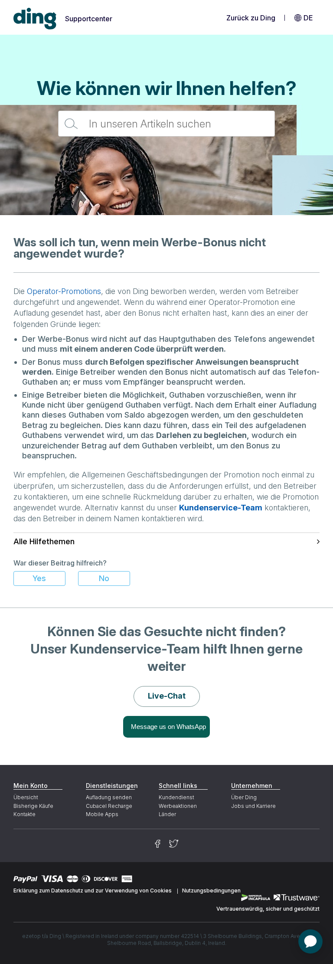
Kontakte (24, 814)
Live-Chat (167, 695)
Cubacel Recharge (109, 806)
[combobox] (166, 124)
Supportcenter (88, 18)
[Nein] (104, 578)
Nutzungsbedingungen (211, 890)
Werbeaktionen (178, 806)
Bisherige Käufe (33, 806)
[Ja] (39, 578)
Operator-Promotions (64, 291)
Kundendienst (176, 797)
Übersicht (25, 797)
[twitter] (174, 844)
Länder (167, 814)
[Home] (35, 19)
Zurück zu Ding (250, 17)
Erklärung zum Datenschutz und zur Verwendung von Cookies (92, 890)
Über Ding (244, 797)
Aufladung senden (109, 797)
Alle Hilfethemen (44, 541)
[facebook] (157, 844)
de (308, 17)
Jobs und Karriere (253, 806)
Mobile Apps (102, 814)
